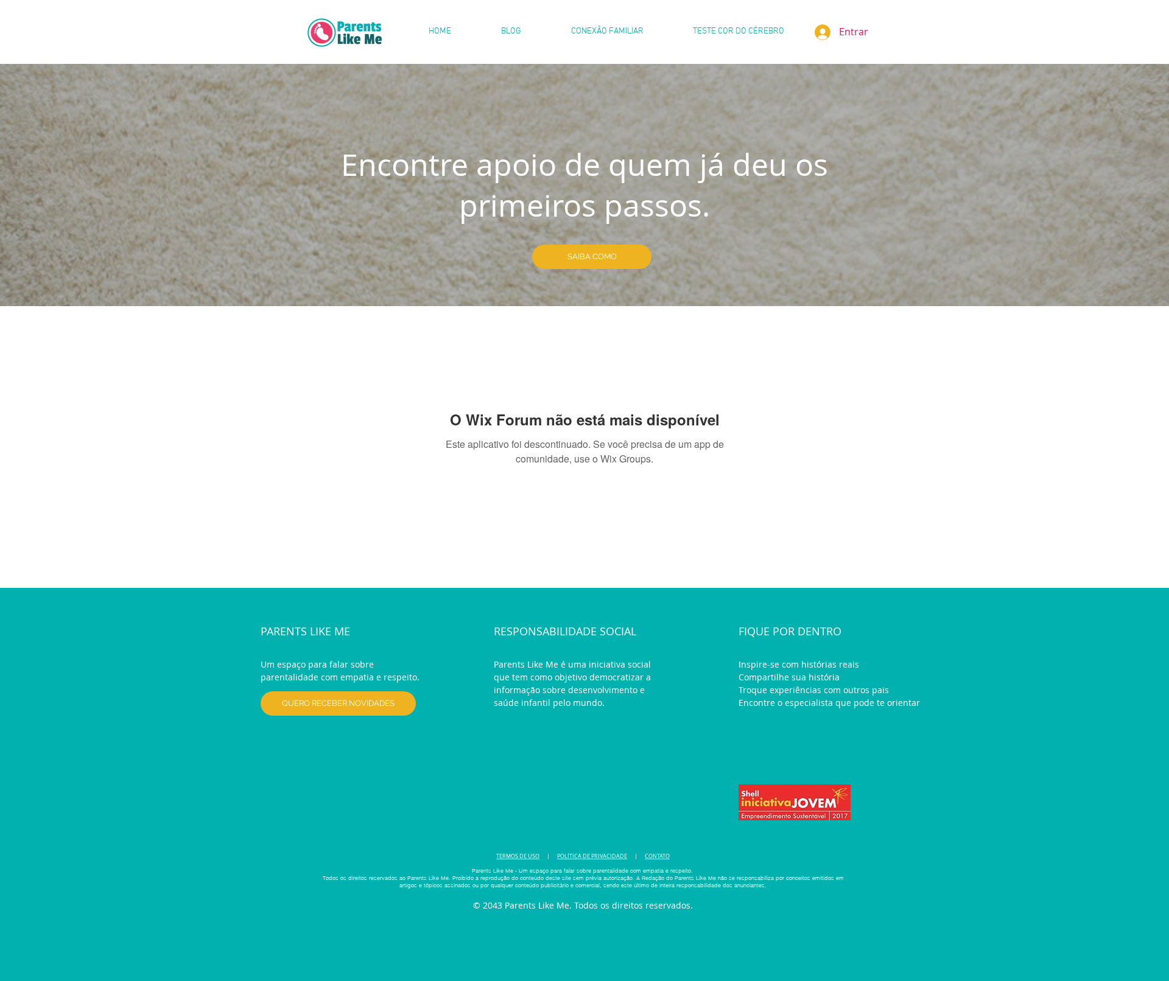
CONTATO (657, 856)
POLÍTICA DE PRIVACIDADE (592, 856)
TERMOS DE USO (517, 856)
